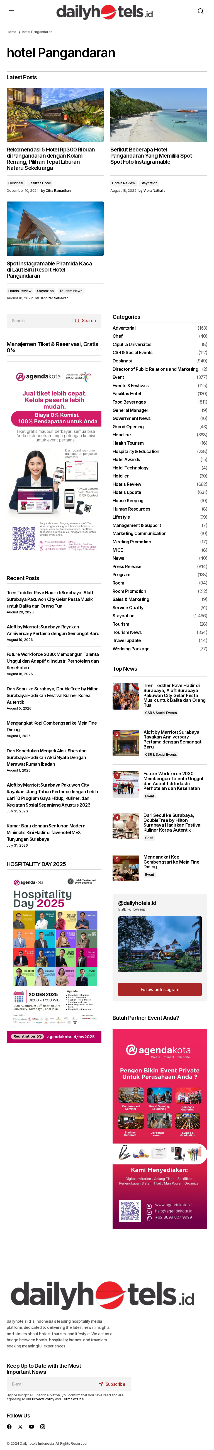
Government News (131, 418)
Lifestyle (121, 517)
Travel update (127, 640)
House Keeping (128, 500)
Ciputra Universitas (132, 344)
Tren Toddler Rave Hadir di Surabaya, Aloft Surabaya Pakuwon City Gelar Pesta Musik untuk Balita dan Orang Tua (50, 599)
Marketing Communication (139, 533)
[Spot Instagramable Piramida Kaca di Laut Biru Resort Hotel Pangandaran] (55, 229)
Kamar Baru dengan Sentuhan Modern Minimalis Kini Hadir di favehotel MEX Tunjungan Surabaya (46, 832)
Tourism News (70, 291)
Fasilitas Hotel (40, 183)
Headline (122, 434)
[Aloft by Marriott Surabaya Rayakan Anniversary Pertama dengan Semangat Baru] (126, 743)
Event (118, 377)
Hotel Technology (131, 468)
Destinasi (15, 183)
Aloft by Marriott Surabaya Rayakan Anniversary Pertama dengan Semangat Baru (172, 739)
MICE (118, 550)
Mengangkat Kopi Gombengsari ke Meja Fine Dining (171, 862)
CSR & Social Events (133, 352)
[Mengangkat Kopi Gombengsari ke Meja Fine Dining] (126, 868)
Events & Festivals (131, 385)
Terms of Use (73, 1399)
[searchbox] (39, 320)
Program (121, 574)
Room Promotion (129, 591)
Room (118, 583)
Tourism (121, 624)
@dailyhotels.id (137, 903)
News (118, 558)
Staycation (149, 183)
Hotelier (121, 476)
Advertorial (124, 328)
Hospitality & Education (136, 451)
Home (11, 32)
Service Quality (128, 607)
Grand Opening (128, 426)
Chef (118, 336)
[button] (11, 11)
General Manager (130, 410)
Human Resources (131, 509)
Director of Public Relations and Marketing (155, 369)
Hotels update (127, 492)
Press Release (127, 566)
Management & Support (137, 525)
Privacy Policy (43, 1399)
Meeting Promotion (132, 541)
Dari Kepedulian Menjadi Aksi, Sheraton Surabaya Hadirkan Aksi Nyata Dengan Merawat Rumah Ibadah (47, 757)
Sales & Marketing (131, 599)
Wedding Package (131, 648)
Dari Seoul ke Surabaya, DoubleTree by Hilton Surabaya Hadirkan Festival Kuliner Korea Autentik (53, 695)
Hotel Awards (126, 459)
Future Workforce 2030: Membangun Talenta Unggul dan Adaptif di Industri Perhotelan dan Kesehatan (53, 660)
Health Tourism (128, 443)
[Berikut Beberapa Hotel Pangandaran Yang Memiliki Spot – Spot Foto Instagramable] (158, 115)
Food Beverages (129, 402)
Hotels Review (123, 183)
